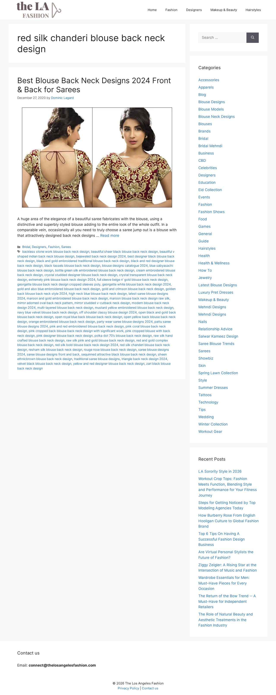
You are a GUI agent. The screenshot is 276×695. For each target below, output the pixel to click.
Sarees (66, 247)
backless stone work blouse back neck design (55, 251)
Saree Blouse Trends (216, 343)
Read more (109, 235)
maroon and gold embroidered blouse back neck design (67, 298)
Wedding (206, 417)
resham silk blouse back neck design (55, 349)
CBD (202, 160)
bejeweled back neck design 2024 (101, 256)
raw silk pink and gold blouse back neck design (100, 340)
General (205, 234)
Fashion (171, 10)
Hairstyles (253, 10)
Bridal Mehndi (210, 146)
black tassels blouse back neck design (72, 265)
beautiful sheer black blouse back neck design (124, 251)
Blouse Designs (211, 102)
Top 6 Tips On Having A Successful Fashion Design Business (221, 539)
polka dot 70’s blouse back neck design (123, 335)
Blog (202, 94)
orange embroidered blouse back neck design (62, 321)
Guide (203, 241)
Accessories (208, 80)
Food (202, 219)
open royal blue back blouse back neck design (88, 317)
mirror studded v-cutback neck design (102, 303)
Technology (208, 402)
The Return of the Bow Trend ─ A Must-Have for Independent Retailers (227, 601)
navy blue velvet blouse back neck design (47, 312)
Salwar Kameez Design (218, 336)
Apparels (206, 87)
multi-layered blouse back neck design (65, 307)
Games (204, 226)
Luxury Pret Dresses (215, 292)
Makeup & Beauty (223, 10)
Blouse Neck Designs (216, 116)
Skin (202, 365)
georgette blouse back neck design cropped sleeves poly (58, 284)
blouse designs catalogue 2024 (125, 265)
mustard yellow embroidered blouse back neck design (134, 307)
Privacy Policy (128, 688)
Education (207, 182)
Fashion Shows (211, 212)
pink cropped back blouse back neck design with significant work (76, 331)
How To (205, 270)
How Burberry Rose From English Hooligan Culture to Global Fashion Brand (228, 520)
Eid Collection (210, 190)
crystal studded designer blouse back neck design (80, 275)
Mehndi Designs (212, 307)
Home (152, 10)
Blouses (205, 124)
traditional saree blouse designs (97, 359)
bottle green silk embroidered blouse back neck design (94, 270)
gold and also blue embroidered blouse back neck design (58, 289)
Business (206, 153)
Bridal (26, 247)
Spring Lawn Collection (218, 373)
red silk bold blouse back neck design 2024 (86, 345)
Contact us (150, 688)
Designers (194, 10)
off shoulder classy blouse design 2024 (108, 312)
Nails (202, 321)
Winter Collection (213, 424)
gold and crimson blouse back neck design (133, 289)
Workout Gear (210, 431)
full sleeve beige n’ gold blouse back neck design (132, 279)
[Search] (252, 38)
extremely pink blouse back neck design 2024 (62, 279)
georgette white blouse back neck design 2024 (136, 284)
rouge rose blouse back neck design (110, 349)
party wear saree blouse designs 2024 (125, 321)
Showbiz (205, 358)
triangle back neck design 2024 (144, 359)
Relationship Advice (215, 329)
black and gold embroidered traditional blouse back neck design (82, 261)
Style (202, 380)
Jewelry (205, 278)
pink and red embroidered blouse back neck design (87, 326)
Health (204, 256)
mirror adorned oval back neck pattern (45, 303)
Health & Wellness (214, 263)
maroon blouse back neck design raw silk (139, 298)
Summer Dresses (213, 387)
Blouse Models (211, 109)
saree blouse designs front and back (53, 354)
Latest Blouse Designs (217, 285)
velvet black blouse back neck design (44, 363)
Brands (204, 131)
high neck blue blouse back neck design (98, 293)
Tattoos (205, 395)
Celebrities (207, 168)
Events (204, 197)
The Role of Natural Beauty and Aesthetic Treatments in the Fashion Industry (225, 619)
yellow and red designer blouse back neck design (108, 363)
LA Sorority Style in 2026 (220, 471)
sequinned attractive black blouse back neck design (118, 354)
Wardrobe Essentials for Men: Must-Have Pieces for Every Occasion (223, 583)
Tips (202, 409)
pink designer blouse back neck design (64, 335)
